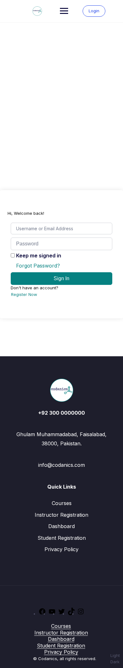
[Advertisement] (61, 87)
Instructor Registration (61, 515)
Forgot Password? (38, 265)
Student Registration (62, 538)
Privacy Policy (61, 549)
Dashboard (61, 526)
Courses (62, 503)
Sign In (61, 278)
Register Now (24, 294)
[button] (115, 659)
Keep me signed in (38, 255)
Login (94, 10)
